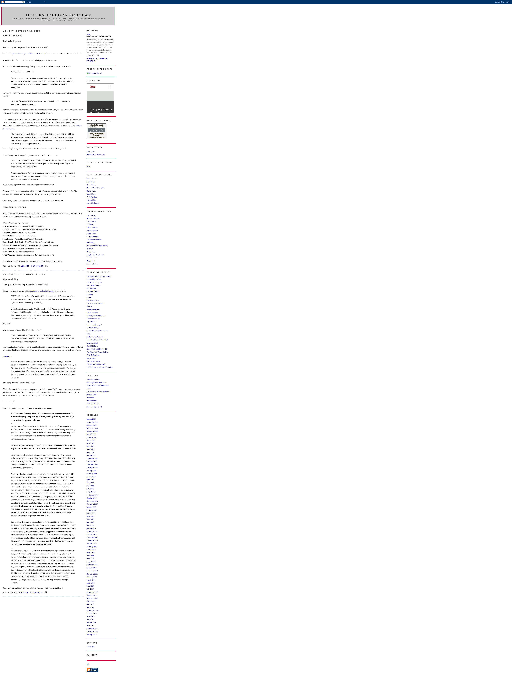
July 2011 (90, 619)
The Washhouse (92, 257)
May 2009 (90, 586)
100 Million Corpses (94, 282)
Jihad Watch (91, 194)
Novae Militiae (92, 264)
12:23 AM (25, 266)
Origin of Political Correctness (98, 385)
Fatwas (89, 334)
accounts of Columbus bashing (42, 290)
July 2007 (90, 525)
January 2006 (91, 470)
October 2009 (92, 595)
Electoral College (93, 291)
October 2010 (92, 613)
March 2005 (91, 440)
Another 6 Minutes (93, 309)
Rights (89, 297)
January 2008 (91, 543)
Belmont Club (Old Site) (95, 188)
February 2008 (92, 546)
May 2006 (90, 482)
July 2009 (90, 589)
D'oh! (89, 388)
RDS (88, 34)
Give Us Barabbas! (93, 355)
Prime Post (90, 397)
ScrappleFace (91, 233)
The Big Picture (92, 312)
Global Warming (93, 327)
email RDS (90, 647)
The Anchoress (92, 227)
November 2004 (92, 428)
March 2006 (91, 476)
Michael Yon (91, 200)
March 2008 (91, 549)
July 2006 (90, 489)
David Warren (92, 185)
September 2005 (92, 458)
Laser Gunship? (92, 343)
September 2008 (92, 564)
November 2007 (92, 537)
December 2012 (92, 631)
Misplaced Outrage (93, 285)
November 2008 (92, 571)
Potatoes (90, 294)
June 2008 (90, 555)
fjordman (90, 248)
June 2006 (90, 486)
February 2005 (92, 437)
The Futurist (91, 215)
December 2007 (92, 540)
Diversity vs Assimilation (96, 315)
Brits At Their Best (93, 218)
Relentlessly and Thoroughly (97, 349)
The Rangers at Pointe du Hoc (97, 352)
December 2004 (92, 431)
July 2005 (90, 452)
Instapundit (91, 151)
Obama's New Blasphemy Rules (98, 391)
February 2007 (92, 510)
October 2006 (92, 498)
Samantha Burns (92, 236)
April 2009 (91, 583)
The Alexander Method (95, 303)
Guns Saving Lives (93, 379)
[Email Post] (46, 265)
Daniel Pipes (91, 191)
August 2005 (91, 455)
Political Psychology (94, 279)
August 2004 (91, 419)
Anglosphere (91, 358)
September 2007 (92, 531)
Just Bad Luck (92, 400)
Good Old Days (92, 346)
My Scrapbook (92, 321)
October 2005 (92, 461)
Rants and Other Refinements (97, 245)
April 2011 (91, 616)
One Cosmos (91, 221)
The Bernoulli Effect (94, 239)
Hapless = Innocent (93, 361)
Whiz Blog (91, 242)
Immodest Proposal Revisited (97, 340)
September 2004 (92, 422)
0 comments (37, 266)
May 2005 (90, 446)
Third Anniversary (93, 318)
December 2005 (92, 467)
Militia (89, 306)
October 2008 (92, 567)
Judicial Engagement (94, 407)
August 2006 (91, 492)
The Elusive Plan (93, 300)
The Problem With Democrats (97, 330)
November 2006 (92, 501)
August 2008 (91, 561)
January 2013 (91, 634)
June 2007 (90, 522)
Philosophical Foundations (96, 382)
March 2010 (91, 601)
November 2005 (92, 464)
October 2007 (92, 534)
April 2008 (91, 552)
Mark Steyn (91, 182)
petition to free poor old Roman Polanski (28, 53)
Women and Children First (96, 364)
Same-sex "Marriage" (94, 324)
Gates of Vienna (92, 230)
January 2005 (91, 434)
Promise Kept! (92, 394)
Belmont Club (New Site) (96, 154)
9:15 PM (24, 592)
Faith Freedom (92, 197)
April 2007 (91, 516)
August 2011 (91, 622)
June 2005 (90, 449)
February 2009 (92, 577)
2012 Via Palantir (93, 403)
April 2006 (91, 479)
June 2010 (90, 604)
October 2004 (92, 425)
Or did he (6, 356)
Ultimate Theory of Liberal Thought (100, 367)
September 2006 (92, 495)
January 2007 (91, 507)
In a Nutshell (91, 288)
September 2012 (92, 628)
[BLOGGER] (92, 671)
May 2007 (90, 519)
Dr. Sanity (90, 224)
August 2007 (91, 528)
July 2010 (90, 607)
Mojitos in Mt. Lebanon (95, 255)
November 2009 (92, 598)
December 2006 (92, 504)
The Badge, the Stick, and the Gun (99, 276)
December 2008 (92, 574)
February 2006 (92, 473)
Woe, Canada (91, 251)
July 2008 (90, 558)
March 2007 (91, 513)
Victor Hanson (92, 178)
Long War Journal (93, 203)
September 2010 (92, 610)
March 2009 (91, 580)
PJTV (88, 166)
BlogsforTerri (91, 261)
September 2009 (92, 592)
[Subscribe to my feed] (88, 665)
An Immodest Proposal (95, 337)
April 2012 (91, 625)
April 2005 (91, 443)
